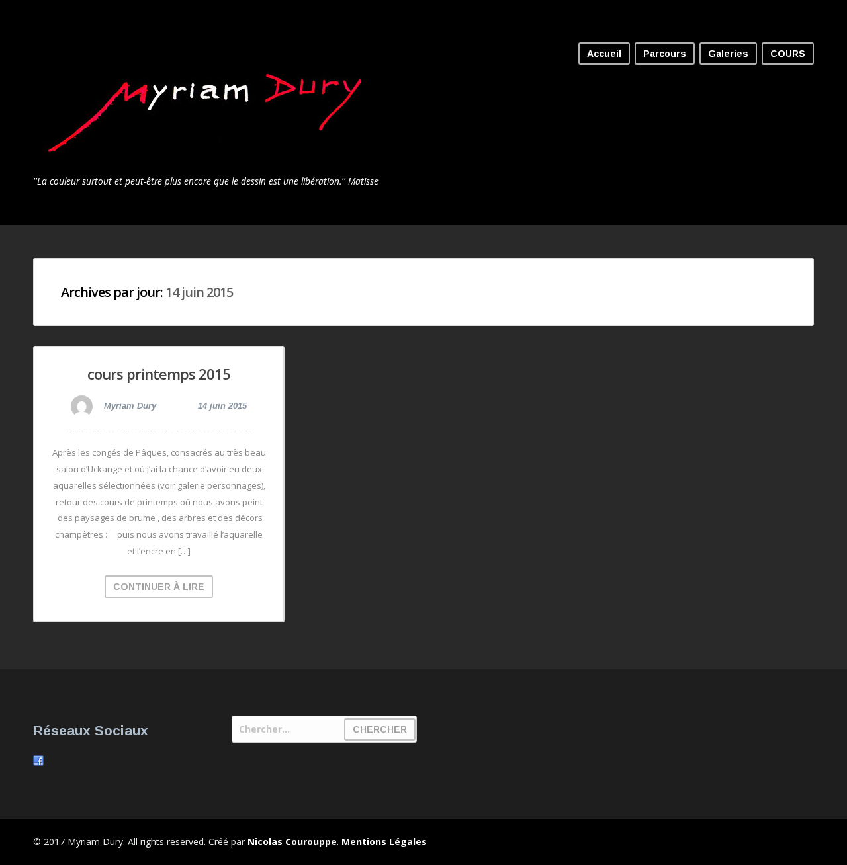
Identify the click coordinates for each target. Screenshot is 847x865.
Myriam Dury (128, 406)
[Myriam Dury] (210, 164)
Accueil (604, 53)
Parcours (664, 53)
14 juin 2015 (222, 406)
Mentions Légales (384, 841)
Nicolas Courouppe (292, 841)
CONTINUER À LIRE (158, 586)
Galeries (728, 53)
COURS (787, 53)
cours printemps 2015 (158, 374)
